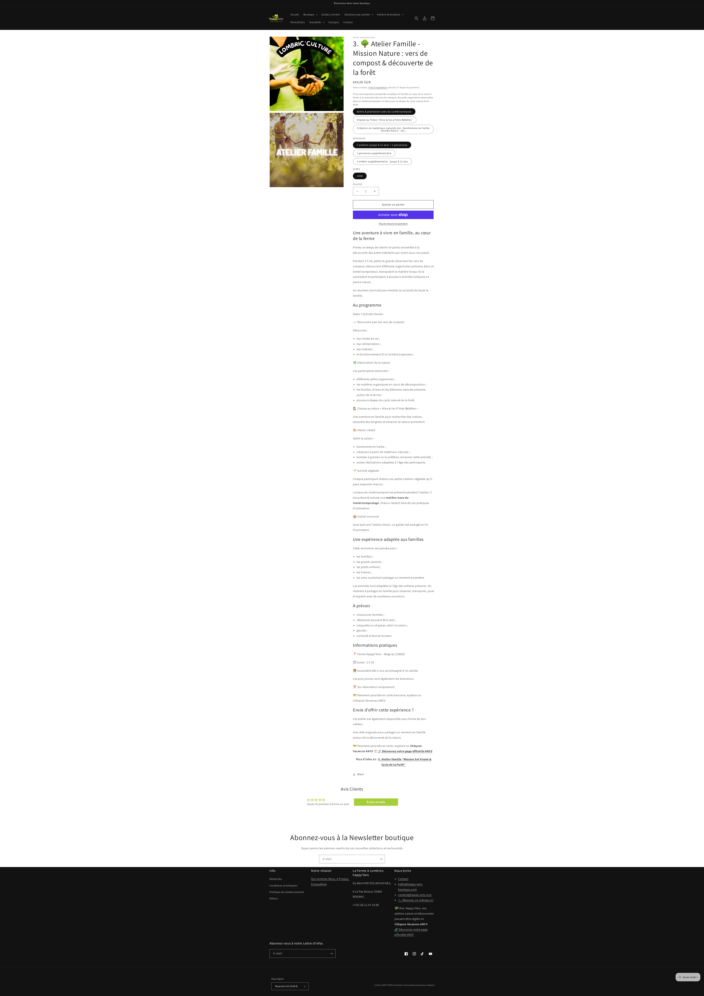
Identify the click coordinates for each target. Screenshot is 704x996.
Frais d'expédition (377, 87)
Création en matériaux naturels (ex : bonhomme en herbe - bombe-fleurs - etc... (393, 129)
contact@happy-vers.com (415, 895)
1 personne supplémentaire (374, 153)
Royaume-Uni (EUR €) (286, 986)
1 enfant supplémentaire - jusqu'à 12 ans (382, 161)
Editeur (274, 898)
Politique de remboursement (287, 892)
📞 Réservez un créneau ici (415, 900)
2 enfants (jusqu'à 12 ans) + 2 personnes (382, 145)
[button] (310, 14)
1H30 (360, 176)
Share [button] (360, 774)
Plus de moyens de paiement (393, 223)
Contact (403, 879)
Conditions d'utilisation (284, 885)
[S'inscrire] (381, 859)
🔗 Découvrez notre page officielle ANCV (405, 751)
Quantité (357, 184)
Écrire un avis (376, 802)
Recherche (276, 879)
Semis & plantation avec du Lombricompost (384, 111)
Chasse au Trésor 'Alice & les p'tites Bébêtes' (384, 119)
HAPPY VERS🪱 (387, 985)
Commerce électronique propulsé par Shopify (414, 985)
